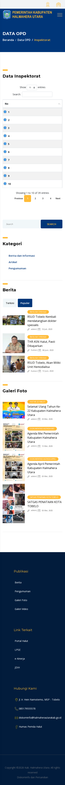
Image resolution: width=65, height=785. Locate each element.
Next (58, 198)
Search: (17, 94)
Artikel (13, 262)
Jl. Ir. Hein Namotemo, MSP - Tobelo (39, 699)
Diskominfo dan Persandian (32, 777)
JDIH (17, 667)
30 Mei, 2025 (47, 419)
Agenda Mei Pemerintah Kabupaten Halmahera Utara (43, 438)
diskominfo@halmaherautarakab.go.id (39, 717)
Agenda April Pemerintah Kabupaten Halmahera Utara (43, 468)
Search (51, 224)
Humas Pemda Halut (30, 726)
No (6, 103)
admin (33, 329)
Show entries (32, 87)
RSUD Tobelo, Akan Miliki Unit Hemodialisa (43, 365)
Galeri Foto (21, 600)
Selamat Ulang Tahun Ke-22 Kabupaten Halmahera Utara (44, 411)
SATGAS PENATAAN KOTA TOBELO (44, 504)
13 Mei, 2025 (47, 446)
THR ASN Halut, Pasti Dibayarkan (41, 344)
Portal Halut (21, 641)
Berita (18, 582)
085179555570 (27, 708)
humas (33, 350)
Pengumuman (17, 268)
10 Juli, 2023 (46, 329)
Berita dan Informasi (22, 255)
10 (9, 183)
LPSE (17, 649)
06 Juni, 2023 (48, 350)
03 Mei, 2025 (47, 476)
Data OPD (24, 40)
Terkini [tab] (10, 303)
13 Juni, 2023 (48, 371)
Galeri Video (21, 609)
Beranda (8, 40)
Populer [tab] (25, 303)
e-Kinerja (20, 658)
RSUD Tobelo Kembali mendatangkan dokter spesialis (42, 321)
